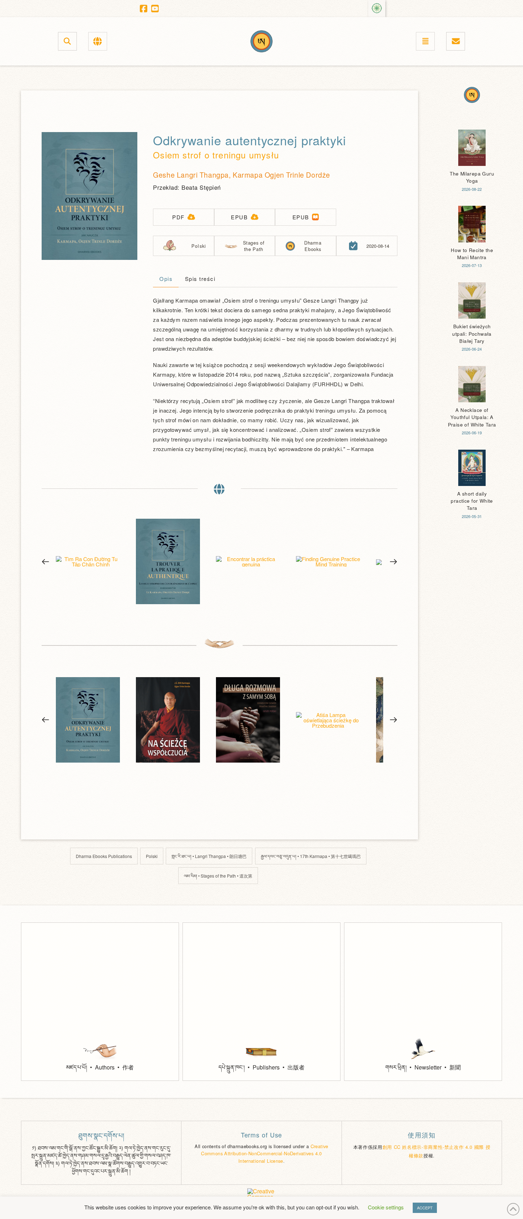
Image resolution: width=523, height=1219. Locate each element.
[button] (67, 41)
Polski (152, 856)
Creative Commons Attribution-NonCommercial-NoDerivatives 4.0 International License (264, 1153)
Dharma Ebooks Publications (104, 856)
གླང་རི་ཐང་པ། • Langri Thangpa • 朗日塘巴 (209, 856)
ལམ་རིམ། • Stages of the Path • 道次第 (218, 876)
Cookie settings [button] (386, 1207)
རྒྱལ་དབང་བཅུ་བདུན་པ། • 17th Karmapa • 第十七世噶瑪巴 (311, 856)
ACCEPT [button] (425, 1207)
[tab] (166, 279)
